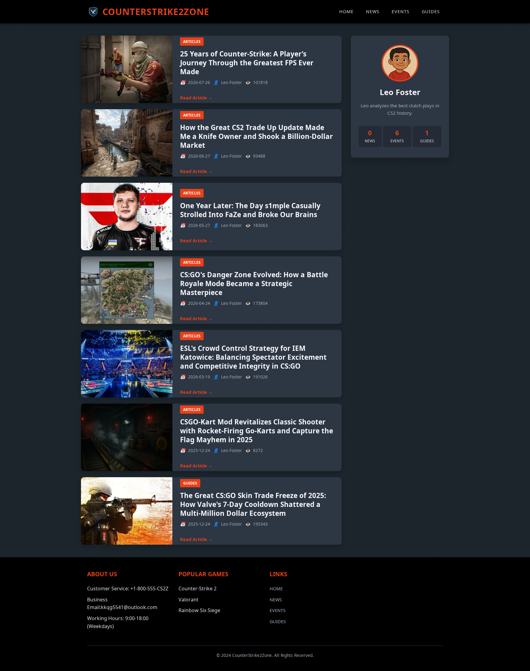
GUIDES (431, 11)
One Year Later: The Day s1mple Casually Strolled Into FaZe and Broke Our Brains (250, 210)
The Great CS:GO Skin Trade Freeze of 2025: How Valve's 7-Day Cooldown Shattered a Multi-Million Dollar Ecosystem (253, 504)
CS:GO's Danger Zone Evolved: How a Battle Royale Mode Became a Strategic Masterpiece (254, 283)
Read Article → (196, 98)
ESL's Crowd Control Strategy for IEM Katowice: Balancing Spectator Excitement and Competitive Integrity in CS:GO (253, 357)
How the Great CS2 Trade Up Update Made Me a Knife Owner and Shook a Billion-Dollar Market (256, 136)
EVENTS (400, 11)
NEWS (372, 11)
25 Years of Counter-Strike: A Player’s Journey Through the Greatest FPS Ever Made (246, 62)
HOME (346, 11)
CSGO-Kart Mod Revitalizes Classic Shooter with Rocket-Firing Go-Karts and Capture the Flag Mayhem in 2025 (256, 430)
